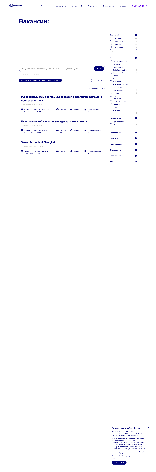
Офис (74, 5)
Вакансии (45, 5)
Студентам (92, 5)
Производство (61, 5)
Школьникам (108, 5)
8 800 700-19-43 (139, 5)
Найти (98, 68)
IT (82, 5)
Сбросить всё (98, 80)
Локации (122, 5)
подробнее (116, 458)
